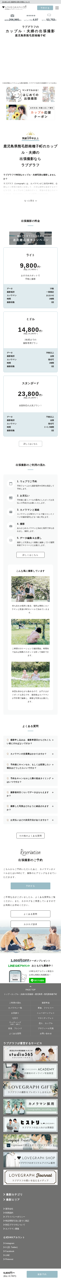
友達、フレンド (15, 1028)
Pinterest (9, 1259)
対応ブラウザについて (15, 1225)
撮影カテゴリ (14, 1194)
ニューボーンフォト (46, 1013)
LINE (7, 1255)
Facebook (9, 1251)
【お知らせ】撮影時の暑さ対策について (16, 2)
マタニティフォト (46, 1018)
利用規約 (9, 1213)
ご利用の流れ (15, 1003)
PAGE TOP (30, 990)
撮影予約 (42, 1274)
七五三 (15, 1018)
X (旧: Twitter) (11, 1247)
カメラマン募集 (12, 1229)
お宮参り (15, 1013)
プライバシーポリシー (15, 1217)
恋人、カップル (46, 1023)
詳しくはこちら (30, 444)
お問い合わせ (46, 1034)
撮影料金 (46, 1003)
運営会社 (9, 1209)
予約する (45, 8)
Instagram (9, 1243)
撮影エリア (13, 1199)
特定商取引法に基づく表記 (17, 1221)
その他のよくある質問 (30, 836)
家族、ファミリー (46, 1008)
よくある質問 (30, 914)
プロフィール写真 (46, 1028)
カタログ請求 (30, 924)
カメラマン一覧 (15, 1008)
